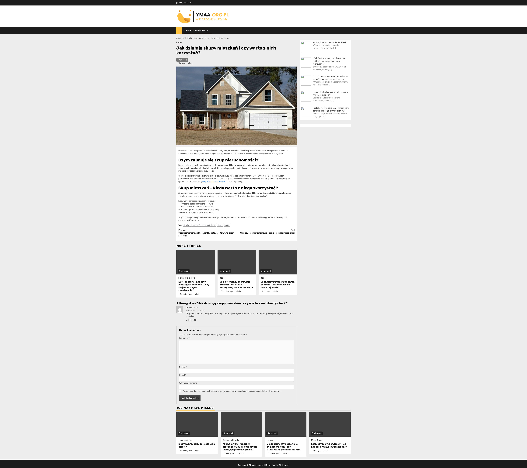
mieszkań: (206, 225)
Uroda (320, 440)
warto (226, 225)
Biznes (179, 42)
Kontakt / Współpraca (196, 30)
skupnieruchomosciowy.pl (213, 182)
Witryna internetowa (188, 383)
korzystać (196, 225)
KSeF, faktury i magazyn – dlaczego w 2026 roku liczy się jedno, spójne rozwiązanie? (193, 286)
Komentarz (184, 338)
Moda (313, 440)
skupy (220, 225)
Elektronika (190, 278)
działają (187, 225)
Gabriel (189, 308)
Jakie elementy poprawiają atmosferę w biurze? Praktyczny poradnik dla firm (236, 284)
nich (213, 225)
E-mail (182, 375)
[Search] (348, 30)
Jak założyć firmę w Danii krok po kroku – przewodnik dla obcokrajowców (278, 284)
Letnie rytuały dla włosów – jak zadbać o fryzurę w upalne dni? (329, 445)
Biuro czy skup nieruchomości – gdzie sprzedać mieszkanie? (267, 231)
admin (190, 63)
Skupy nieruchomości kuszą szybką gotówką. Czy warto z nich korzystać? (206, 233)
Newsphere (271, 465)
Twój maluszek (185, 440)
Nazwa (183, 367)
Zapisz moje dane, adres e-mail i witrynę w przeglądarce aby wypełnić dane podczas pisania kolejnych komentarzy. (232, 391)
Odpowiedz (191, 320)
